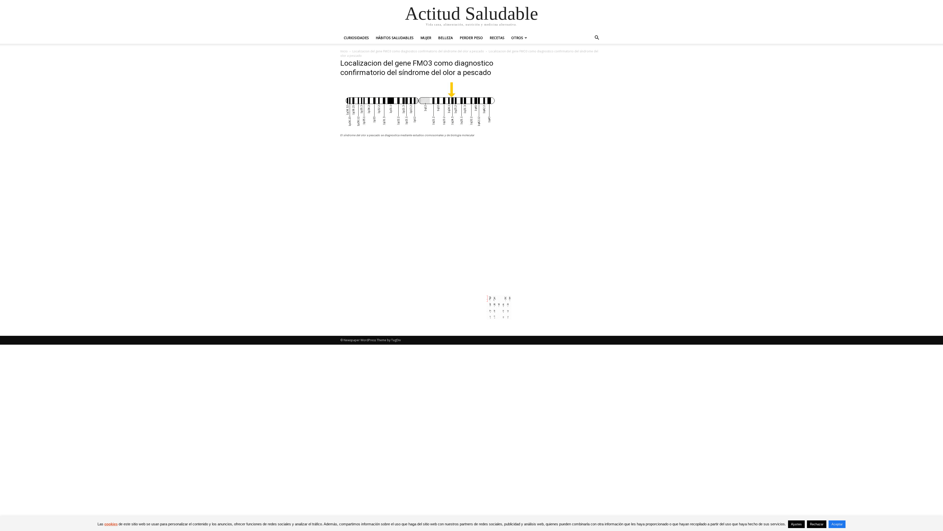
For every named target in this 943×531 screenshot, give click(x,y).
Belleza (445, 37)
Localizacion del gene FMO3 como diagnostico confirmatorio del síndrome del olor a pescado (418, 51)
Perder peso (471, 37)
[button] (597, 38)
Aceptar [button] (837, 524)
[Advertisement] (425, 177)
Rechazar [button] (816, 524)
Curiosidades (356, 37)
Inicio (344, 51)
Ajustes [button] (796, 524)
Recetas (497, 37)
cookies (111, 524)
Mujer (425, 37)
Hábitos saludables (395, 37)
